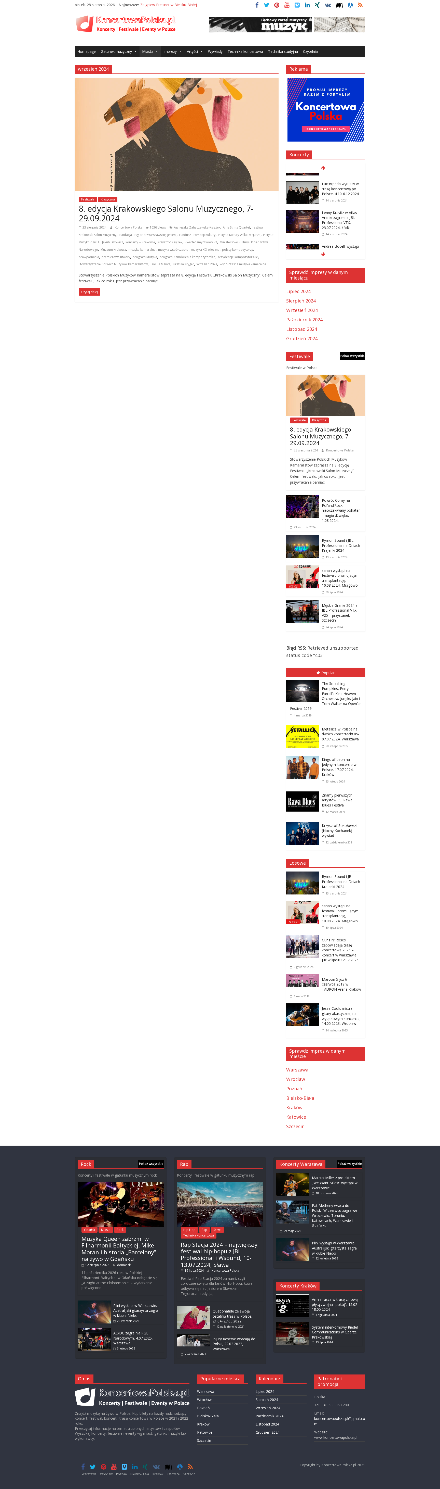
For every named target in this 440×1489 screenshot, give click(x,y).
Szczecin (295, 1126)
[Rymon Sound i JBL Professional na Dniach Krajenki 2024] (302, 539)
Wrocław (295, 1079)
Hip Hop (189, 1230)
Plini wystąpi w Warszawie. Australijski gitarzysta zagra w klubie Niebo (135, 1310)
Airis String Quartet (236, 227)
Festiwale (87, 199)
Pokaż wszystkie (352, 356)
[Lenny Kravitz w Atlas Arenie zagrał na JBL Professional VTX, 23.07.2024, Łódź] (302, 206)
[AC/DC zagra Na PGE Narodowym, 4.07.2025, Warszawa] (94, 1330)
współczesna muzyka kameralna (243, 264)
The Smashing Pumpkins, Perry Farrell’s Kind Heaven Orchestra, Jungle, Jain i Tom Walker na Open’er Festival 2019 (325, 696)
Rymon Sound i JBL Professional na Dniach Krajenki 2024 (341, 545)
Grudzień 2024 (302, 338)
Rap (204, 1230)
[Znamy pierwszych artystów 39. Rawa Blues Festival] (304, 792)
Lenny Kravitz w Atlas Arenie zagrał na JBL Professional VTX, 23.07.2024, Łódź (339, 213)
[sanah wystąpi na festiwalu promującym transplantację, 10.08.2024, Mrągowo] (302, 569)
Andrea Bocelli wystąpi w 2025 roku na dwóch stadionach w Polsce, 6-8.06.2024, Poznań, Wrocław (341, 249)
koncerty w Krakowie (140, 242)
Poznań (294, 1089)
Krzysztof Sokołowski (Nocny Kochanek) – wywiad (339, 830)
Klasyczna (108, 199)
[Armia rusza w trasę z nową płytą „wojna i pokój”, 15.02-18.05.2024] (292, 1296)
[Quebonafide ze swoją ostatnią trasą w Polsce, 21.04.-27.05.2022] (193, 1308)
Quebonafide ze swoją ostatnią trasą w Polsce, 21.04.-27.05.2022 (232, 1316)
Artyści (192, 51)
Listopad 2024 (301, 329)
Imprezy (170, 51)
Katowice (296, 1117)
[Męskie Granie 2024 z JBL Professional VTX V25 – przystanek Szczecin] (302, 604)
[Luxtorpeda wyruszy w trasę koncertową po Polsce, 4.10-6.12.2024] (302, 177)
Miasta (147, 51)
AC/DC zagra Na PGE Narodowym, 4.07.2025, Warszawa (133, 1338)
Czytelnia (310, 51)
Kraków (294, 1107)
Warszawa (297, 1070)
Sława (217, 1230)
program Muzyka (145, 257)
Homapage (86, 51)
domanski (124, 1265)
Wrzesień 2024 (302, 310)
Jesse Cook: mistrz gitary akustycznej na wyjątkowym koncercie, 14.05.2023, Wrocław (341, 1016)
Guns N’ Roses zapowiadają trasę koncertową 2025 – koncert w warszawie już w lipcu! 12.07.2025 (340, 950)
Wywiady (215, 51)
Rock (120, 1230)
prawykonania (89, 257)
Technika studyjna (283, 51)
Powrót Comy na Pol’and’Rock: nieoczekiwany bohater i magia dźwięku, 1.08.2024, (341, 510)
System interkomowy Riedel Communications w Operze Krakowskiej (335, 1332)
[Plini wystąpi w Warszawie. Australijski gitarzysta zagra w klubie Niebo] (94, 1303)
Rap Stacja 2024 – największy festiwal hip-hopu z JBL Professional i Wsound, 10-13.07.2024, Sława (219, 1254)
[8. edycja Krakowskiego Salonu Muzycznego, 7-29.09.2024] (177, 81)
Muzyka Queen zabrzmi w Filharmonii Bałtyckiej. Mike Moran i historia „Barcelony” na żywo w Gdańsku (118, 1249)
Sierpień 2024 (301, 301)
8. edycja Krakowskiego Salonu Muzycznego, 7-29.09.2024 (166, 213)
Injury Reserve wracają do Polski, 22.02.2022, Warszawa (234, 1343)
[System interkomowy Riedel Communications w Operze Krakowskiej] (292, 1324)
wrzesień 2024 (207, 264)
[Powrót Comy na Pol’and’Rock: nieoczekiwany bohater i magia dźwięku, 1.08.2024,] (302, 499)
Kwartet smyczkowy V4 (201, 242)
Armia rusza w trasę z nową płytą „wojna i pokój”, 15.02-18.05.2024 (335, 1304)
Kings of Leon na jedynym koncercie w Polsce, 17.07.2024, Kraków (339, 767)
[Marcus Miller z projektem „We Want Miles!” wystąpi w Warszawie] (292, 1175)
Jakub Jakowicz (112, 242)
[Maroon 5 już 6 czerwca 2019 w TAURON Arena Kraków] (304, 978)
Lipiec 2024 (298, 291)
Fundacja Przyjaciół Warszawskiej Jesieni (147, 235)
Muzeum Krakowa (113, 249)
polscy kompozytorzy (237, 249)
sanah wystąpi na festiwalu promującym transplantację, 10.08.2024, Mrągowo (340, 578)
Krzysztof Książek (170, 242)
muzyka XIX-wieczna (205, 249)
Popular (328, 672)
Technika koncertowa (245, 51)
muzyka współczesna (173, 249)
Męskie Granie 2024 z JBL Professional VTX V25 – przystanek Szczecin (339, 613)
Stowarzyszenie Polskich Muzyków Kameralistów (113, 264)
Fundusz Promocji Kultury (197, 235)
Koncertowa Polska (129, 227)
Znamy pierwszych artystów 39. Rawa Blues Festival (337, 800)
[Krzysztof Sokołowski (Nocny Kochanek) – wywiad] (304, 823)
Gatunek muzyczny (116, 51)
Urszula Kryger (183, 264)
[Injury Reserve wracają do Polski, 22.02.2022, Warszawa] (193, 1336)
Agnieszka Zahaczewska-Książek (197, 227)
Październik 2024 (304, 320)
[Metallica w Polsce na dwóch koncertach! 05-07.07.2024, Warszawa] (304, 726)
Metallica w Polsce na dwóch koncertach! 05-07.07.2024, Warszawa (340, 734)
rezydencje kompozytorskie (238, 257)
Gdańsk (89, 1230)
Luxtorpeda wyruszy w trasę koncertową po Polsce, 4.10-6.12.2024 (340, 181)
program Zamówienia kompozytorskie (187, 257)
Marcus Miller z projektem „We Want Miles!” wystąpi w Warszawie (335, 1182)
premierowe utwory (116, 257)
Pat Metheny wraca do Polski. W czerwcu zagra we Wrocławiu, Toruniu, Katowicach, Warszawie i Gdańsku (334, 1215)
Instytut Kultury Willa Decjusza (239, 235)
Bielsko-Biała (300, 1098)
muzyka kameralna (142, 249)
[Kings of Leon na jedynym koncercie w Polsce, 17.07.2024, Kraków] (304, 757)
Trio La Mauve (160, 264)
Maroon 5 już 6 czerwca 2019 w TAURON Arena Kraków (341, 984)
